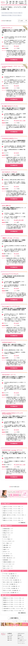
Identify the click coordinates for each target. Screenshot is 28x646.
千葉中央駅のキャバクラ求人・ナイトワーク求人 (14, 608)
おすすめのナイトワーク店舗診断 (21, 2)
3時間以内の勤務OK (9, 562)
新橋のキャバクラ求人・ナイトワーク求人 (13, 520)
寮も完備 (6, 537)
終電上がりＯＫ (8, 532)
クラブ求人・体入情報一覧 (10, 573)
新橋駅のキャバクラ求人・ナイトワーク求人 (13, 598)
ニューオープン (7, 553)
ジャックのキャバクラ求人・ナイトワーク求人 (11, 12)
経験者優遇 (7, 559)
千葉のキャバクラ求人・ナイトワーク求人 (13, 508)
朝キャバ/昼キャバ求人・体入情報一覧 (12, 582)
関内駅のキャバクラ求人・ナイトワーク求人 (13, 600)
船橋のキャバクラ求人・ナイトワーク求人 (13, 518)
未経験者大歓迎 (8, 528)
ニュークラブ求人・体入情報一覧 (11, 588)
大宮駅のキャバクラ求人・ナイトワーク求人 (13, 610)
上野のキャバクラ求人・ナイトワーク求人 (13, 506)
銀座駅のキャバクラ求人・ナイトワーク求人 (13, 604)
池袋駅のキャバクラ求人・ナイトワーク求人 (13, 602)
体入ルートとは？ (26, 2)
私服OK (6, 549)
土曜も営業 (7, 545)
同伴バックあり (8, 568)
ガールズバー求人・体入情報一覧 (11, 586)
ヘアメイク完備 (7, 539)
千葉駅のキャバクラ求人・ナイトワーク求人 (13, 606)
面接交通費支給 (8, 555)
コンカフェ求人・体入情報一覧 (10, 592)
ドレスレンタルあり (8, 541)
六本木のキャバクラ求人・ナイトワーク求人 (11, 15)
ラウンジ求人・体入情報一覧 (10, 578)
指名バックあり (8, 566)
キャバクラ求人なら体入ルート (6, 621)
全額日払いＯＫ (8, 530)
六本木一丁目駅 (22, 120)
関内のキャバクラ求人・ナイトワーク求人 (13, 512)
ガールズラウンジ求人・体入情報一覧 (12, 580)
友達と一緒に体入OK (9, 557)
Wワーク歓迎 (7, 543)
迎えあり (6, 551)
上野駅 (16, 220)
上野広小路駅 (21, 220)
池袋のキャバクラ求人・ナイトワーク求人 (13, 510)
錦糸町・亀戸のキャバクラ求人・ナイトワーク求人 (14, 515)
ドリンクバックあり (8, 564)
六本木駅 (17, 46)
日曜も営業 (7, 547)
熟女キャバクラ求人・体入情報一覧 (11, 590)
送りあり (6, 534)
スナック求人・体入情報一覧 (10, 584)
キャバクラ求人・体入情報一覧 (11, 575)
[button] (21, 12)
